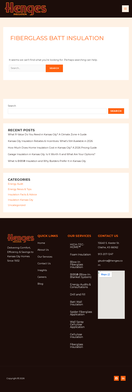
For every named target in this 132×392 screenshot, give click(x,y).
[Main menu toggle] (125, 8)
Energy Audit (15, 183)
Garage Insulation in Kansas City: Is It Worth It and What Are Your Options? (51, 154)
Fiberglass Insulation (76, 346)
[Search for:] (27, 68)
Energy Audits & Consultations (80, 286)
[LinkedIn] (123, 378)
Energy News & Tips (19, 189)
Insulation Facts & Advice (22, 194)
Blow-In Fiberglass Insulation (76, 264)
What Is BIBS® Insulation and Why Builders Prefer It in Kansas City (47, 161)
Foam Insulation (80, 254)
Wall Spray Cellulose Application (77, 324)
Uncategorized (16, 205)
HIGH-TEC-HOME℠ (77, 246)
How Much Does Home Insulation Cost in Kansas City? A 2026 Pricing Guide (52, 147)
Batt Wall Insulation (76, 303)
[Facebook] (116, 378)
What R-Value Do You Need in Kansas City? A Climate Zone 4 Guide (47, 134)
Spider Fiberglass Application (81, 313)
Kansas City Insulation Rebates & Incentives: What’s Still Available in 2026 (50, 141)
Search (12, 105)
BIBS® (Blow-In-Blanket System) (80, 276)
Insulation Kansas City (20, 199)
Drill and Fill (77, 294)
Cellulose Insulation (76, 336)
